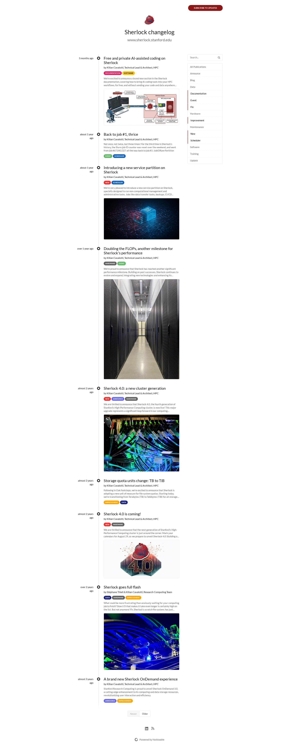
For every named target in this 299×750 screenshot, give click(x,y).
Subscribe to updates (205, 8)
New (192, 133)
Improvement (197, 120)
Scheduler (195, 140)
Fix (192, 107)
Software (194, 147)
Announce (195, 73)
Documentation (198, 93)
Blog (192, 80)
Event (193, 100)
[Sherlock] (149, 20)
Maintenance (197, 127)
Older (145, 713)
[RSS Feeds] (152, 728)
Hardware (195, 113)
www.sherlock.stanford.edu (149, 40)
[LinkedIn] (148, 728)
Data (192, 86)
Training (194, 153)
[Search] (219, 57)
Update (194, 160)
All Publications (198, 66)
